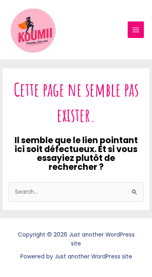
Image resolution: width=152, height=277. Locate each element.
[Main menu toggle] (136, 29)
